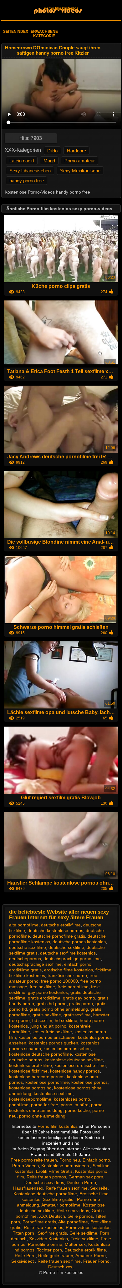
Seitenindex (15, 31)
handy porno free (26, 180)
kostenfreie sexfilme (52, 1031)
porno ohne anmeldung (42, 1115)
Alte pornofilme (73, 1221)
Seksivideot (23, 1261)
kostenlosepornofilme (30, 1099)
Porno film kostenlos (61, 8)
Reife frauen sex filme (59, 1261)
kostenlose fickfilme (28, 1070)
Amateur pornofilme (60, 1204)
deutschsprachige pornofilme (72, 958)
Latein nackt (21, 160)
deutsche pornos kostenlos (79, 941)
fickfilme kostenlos (27, 975)
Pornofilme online (45, 1244)
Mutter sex (75, 1244)
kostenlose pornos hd (30, 1087)
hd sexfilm (42, 1020)
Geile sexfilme (83, 1233)
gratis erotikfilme (44, 997)
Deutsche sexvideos (44, 1182)
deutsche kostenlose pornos (55, 930)
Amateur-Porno (90, 1255)
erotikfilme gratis (25, 969)
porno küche (77, 1110)
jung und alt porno (48, 1026)
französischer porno (67, 975)
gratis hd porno (52, 1003)
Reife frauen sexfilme (67, 1188)
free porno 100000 (59, 981)
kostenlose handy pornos (75, 1070)
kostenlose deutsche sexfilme (74, 1059)
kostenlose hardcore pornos (36, 1076)
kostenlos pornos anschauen (46, 1037)
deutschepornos (25, 958)
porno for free (44, 1104)
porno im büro (75, 1104)
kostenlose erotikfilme (30, 1065)
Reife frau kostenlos (43, 1227)
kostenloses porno (72, 1099)
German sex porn (86, 1176)
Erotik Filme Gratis (54, 1171)
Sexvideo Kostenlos (48, 1238)
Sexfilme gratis (52, 1233)
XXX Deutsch (52, 1216)
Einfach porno (96, 1159)
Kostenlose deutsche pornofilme (45, 1193)
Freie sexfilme (84, 1238)
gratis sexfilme (47, 1014)
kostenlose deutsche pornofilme (40, 1054)
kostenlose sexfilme (53, 1093)
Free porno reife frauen (34, 1159)
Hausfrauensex (28, 1188)
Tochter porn (49, 1249)
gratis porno (81, 1003)
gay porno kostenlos (48, 992)
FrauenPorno (96, 1261)
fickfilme (103, 969)
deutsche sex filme (27, 947)
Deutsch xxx (60, 1266)
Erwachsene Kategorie (44, 33)
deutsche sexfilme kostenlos (68, 952)
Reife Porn (25, 1255)
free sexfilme (42, 986)
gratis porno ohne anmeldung (58, 1009)
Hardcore (76, 150)
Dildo (52, 150)
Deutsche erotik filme (85, 1249)
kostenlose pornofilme (47, 1082)
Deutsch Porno (81, 1182)
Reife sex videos (73, 1210)
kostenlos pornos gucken (53, 1042)
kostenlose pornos (89, 1082)
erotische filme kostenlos (68, 969)
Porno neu (69, 1159)
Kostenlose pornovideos (65, 1165)
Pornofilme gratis (39, 1221)
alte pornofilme (23, 924)
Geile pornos (80, 1216)
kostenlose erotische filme (80, 1065)
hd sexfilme (66, 1020)
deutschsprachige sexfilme (35, 964)
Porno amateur (79, 160)
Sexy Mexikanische (80, 170)
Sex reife (99, 1188)
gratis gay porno (79, 997)
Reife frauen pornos (46, 1176)
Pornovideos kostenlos (88, 1227)
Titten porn (24, 1233)
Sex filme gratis (58, 1199)
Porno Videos (25, 1165)
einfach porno (77, 964)
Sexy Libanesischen (30, 170)
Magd (49, 160)
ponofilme (18, 1104)
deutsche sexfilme (66, 947)
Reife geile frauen (55, 1255)
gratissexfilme (77, 1014)
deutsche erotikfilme (61, 924)
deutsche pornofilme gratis (59, 936)
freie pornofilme (73, 986)
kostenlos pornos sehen (67, 1048)
